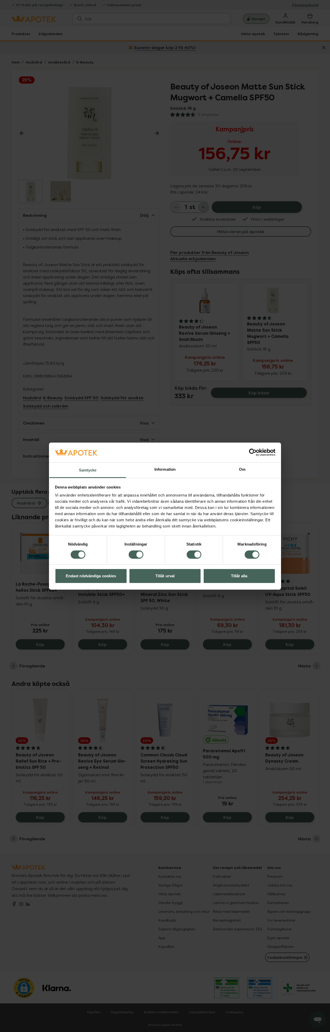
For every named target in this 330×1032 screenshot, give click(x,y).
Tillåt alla (239, 576)
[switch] (136, 554)
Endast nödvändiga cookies (91, 576)
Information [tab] (165, 469)
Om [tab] (242, 469)
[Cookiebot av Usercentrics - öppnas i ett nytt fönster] (252, 452)
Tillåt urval (165, 576)
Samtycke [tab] (88, 470)
